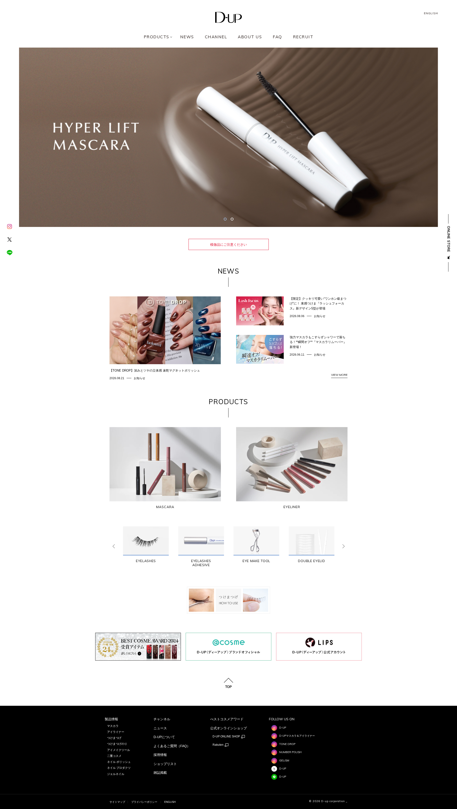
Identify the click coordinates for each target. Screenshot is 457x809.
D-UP (282, 727)
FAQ (277, 37)
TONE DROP (287, 744)
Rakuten (218, 744)
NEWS (187, 37)
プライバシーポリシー (144, 801)
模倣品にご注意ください (228, 244)
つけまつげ (114, 738)
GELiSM (284, 760)
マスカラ (113, 726)
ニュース (160, 728)
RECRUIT (303, 37)
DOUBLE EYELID (311, 561)
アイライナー (115, 732)
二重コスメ (114, 756)
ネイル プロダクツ (119, 768)
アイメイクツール (118, 750)
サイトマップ (117, 801)
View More (339, 375)
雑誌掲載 (160, 773)
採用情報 (160, 755)
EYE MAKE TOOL (256, 561)
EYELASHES (146, 561)
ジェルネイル (115, 774)
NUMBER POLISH (290, 752)
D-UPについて (164, 737)
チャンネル (162, 719)
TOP (228, 686)
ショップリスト (165, 764)
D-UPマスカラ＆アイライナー (297, 735)
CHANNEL (216, 37)
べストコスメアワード (226, 719)
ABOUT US (250, 37)
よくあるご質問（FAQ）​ (172, 746)
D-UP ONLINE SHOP (227, 736)
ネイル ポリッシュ (119, 762)
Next (343, 546)
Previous (113, 546)
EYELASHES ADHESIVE (201, 563)
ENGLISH (431, 13)
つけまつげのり (117, 743)
